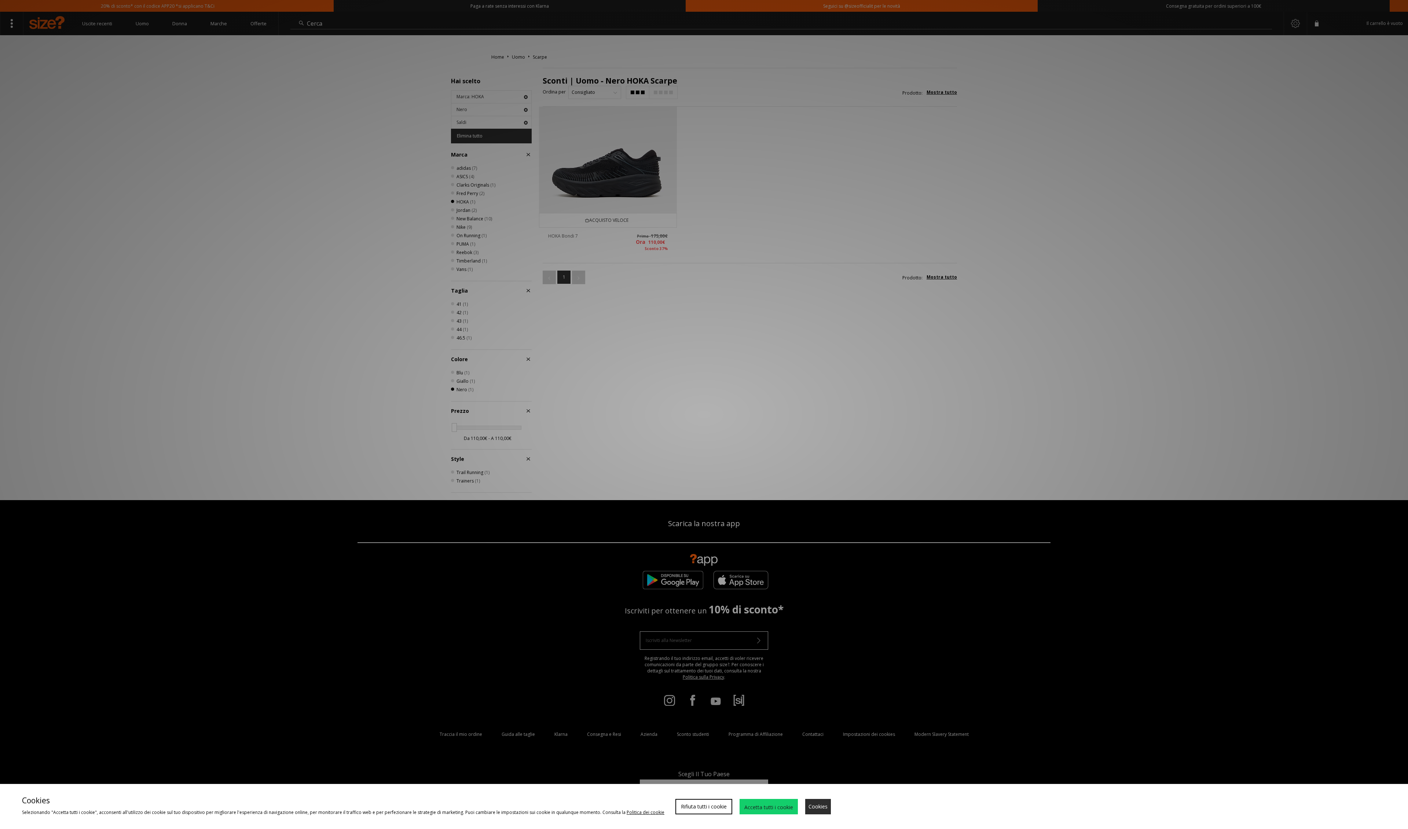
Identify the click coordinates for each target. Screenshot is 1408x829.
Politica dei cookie (645, 812)
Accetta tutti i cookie (768, 807)
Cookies (818, 806)
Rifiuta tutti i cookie (704, 806)
